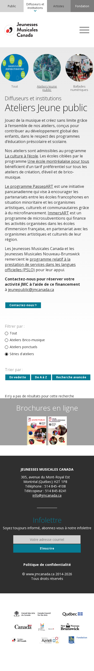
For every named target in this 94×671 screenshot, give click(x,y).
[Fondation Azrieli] (49, 640)
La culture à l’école (21, 156)
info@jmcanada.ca (47, 495)
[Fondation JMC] (19, 640)
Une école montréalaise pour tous (58, 161)
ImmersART (58, 213)
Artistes (58, 6)
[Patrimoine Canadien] (23, 626)
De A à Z (41, 377)
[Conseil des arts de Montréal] (46, 626)
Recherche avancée (71, 377)
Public (12, 6)
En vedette (17, 377)
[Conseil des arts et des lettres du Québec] (72, 613)
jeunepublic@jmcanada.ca (31, 289)
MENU (84, 30)
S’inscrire (47, 548)
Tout (13, 333)
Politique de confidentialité (47, 564)
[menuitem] (12, 6)
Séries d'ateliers (22, 354)
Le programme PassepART (29, 186)
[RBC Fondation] (78, 640)
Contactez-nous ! (22, 305)
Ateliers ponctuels (23, 347)
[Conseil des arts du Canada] (32, 613)
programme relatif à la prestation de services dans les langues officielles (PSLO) (40, 264)
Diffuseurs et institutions (35, 6)
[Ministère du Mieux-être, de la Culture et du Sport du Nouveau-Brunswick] (70, 626)
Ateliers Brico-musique (27, 340)
